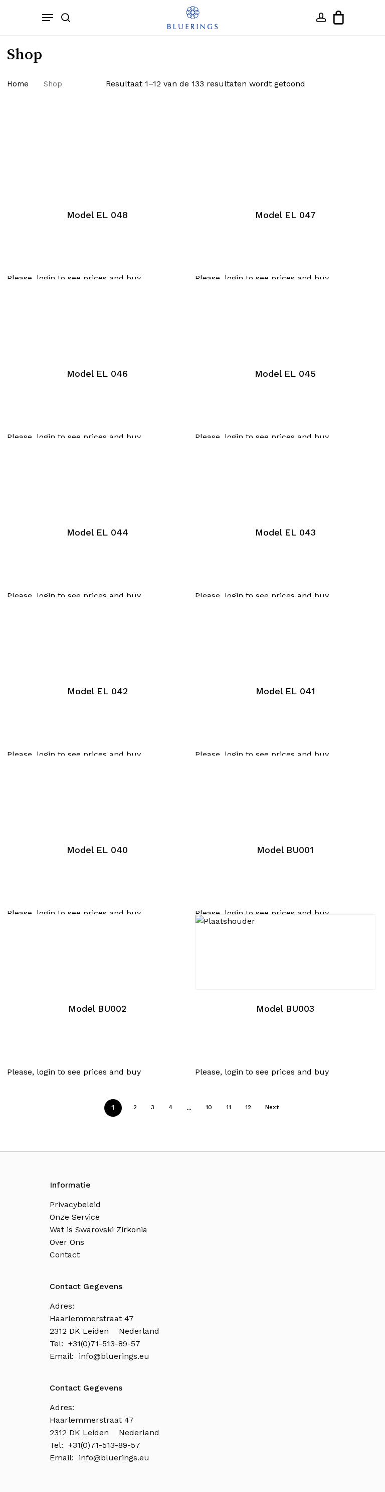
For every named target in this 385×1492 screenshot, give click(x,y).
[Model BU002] (97, 952)
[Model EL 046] (97, 317)
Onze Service (75, 1217)
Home (18, 83)
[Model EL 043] (285, 475)
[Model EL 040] (97, 793)
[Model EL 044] (97, 475)
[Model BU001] (285, 793)
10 (209, 1107)
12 (248, 1107)
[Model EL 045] (285, 317)
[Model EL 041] (285, 634)
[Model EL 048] (97, 158)
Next (272, 1107)
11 (228, 1107)
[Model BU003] (285, 952)
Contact (65, 1254)
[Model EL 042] (97, 634)
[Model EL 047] (285, 158)
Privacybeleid (75, 1204)
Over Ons (67, 1242)
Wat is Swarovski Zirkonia (98, 1229)
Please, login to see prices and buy (74, 278)
